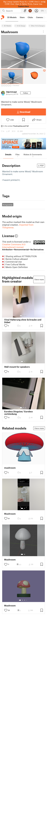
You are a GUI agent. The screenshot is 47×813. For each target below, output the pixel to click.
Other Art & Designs (38, 26)
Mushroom (10, 514)
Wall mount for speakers (17, 367)
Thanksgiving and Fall (20, 126)
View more (39, 279)
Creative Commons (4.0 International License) (23, 247)
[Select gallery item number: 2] (23, 315)
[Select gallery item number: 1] (21, 315)
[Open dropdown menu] (43, 31)
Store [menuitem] (22, 17)
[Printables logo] (2, 17)
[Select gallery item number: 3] (25, 315)
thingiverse (8, 205)
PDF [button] (42, 165)
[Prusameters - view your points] (30, 10)
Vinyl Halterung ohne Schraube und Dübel (22, 320)
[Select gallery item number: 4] (26, 600)
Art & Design (21, 26)
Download (25, 112)
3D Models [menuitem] (12, 17)
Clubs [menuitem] (30, 17)
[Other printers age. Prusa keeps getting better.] (23, 143)
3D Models (7, 26)
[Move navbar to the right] (44, 17)
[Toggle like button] (5, 325)
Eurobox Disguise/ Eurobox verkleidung (18, 412)
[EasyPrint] (25, 10)
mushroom (10, 468)
